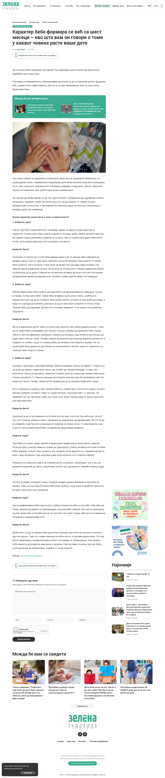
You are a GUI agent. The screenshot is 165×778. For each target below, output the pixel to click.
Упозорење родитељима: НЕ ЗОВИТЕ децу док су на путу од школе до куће (135, 690)
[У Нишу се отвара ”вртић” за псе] (118, 576)
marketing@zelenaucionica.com (83, 763)
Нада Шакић (21, 49)
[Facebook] (80, 734)
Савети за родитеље (22, 26)
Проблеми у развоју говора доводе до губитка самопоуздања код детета (61, 690)
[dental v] (130, 540)
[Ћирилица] (149, 6)
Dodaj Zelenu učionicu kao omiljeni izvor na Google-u (37, 55)
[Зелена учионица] (10, 6)
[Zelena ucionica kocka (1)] (130, 504)
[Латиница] (156, 6)
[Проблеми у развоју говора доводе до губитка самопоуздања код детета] (64, 672)
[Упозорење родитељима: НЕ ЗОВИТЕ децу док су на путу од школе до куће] (136, 672)
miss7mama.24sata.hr (31, 555)
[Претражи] (161, 6)
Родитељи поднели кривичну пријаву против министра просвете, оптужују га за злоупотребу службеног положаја (138, 591)
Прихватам (28, 773)
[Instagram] (85, 734)
